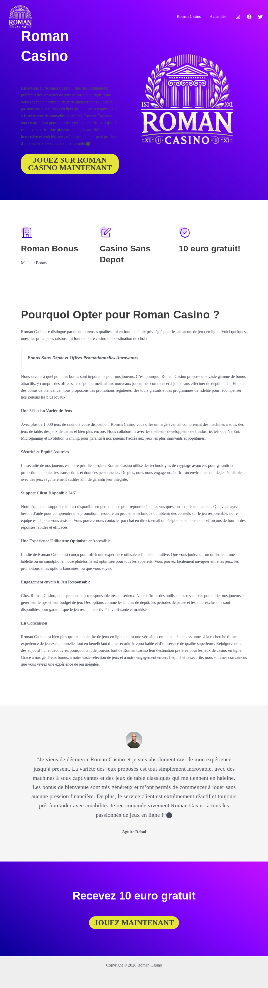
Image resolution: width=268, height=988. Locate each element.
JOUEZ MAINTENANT (134, 922)
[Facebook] (249, 16)
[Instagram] (238, 16)
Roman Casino (189, 16)
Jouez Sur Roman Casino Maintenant (70, 164)
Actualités (218, 16)
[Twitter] (260, 16)
